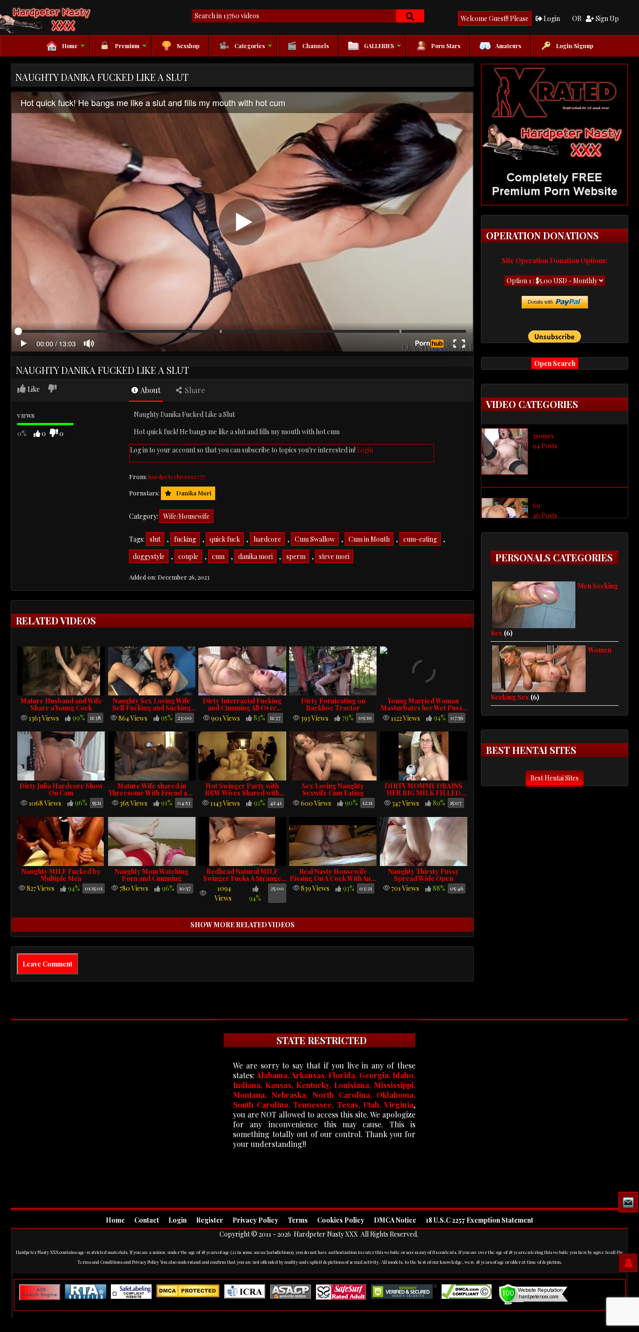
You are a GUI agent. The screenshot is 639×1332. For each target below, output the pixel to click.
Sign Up (606, 18)
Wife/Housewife (186, 516)
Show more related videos (242, 924)
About (149, 390)
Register (209, 1220)
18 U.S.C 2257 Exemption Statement (479, 1220)
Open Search (554, 363)
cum (218, 556)
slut (155, 539)
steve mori (334, 556)
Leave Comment (47, 964)
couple (188, 556)
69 (536, 505)
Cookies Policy (340, 1220)
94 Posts (545, 445)
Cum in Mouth (369, 539)
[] (410, 15)
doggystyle (149, 556)
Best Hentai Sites (554, 777)
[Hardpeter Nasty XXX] (67, 19)
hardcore (267, 539)
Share (194, 390)
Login (551, 18)
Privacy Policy (255, 1220)
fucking (185, 539)
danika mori (255, 556)
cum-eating (420, 539)
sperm (295, 556)
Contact (146, 1220)
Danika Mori (193, 493)
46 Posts (545, 515)
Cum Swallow (315, 539)
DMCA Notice (395, 1220)
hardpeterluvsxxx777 (176, 476)
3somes (543, 435)
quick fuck (225, 539)
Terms (298, 1220)
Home (115, 1220)
